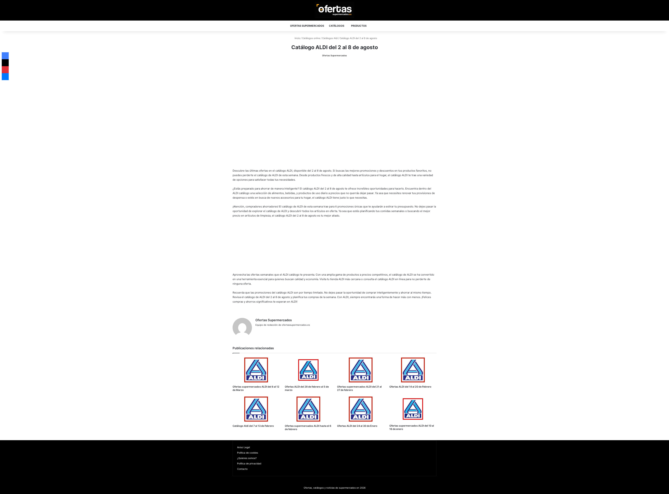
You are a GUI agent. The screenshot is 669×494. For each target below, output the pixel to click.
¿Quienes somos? (247, 458)
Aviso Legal (243, 447)
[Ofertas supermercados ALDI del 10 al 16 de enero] (412, 409)
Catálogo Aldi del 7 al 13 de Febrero (253, 425)
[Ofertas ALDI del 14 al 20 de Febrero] (412, 370)
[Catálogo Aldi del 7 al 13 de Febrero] (256, 409)
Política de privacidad (249, 463)
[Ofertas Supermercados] (334, 10)
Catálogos (336, 25)
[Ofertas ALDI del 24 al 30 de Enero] (360, 409)
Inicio (297, 38)
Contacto (242, 469)
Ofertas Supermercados (307, 25)
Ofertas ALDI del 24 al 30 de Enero (357, 425)
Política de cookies (247, 452)
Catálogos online (311, 38)
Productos (359, 25)
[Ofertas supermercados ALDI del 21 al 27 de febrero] (360, 370)
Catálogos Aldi (330, 38)
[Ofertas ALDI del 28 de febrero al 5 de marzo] (308, 370)
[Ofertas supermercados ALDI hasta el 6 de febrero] (308, 409)
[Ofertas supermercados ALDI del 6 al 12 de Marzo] (256, 370)
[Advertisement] (334, 87)
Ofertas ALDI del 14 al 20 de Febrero (410, 386)
